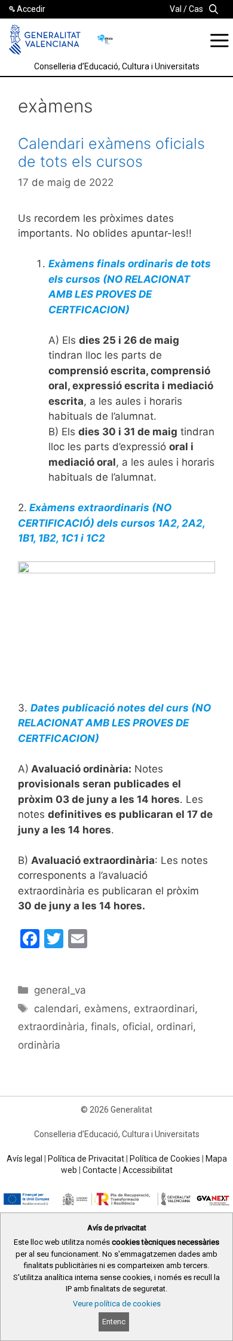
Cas (196, 9)
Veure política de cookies (117, 1303)
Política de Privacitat (86, 1158)
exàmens (106, 1009)
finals (103, 1027)
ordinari (175, 1027)
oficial (136, 1027)
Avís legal (24, 1158)
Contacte (99, 1170)
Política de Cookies (165, 1158)
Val (176, 9)
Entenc (113, 1321)
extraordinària (51, 1027)
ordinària (39, 1045)
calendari (56, 1009)
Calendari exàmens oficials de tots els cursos (111, 152)
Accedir (31, 9)
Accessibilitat (147, 1170)
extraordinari (164, 1009)
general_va (60, 990)
